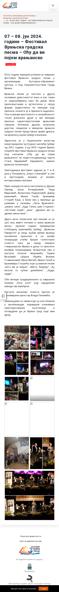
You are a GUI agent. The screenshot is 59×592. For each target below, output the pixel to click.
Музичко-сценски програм (15, 18)
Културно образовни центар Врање (19, 16)
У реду (43, 588)
